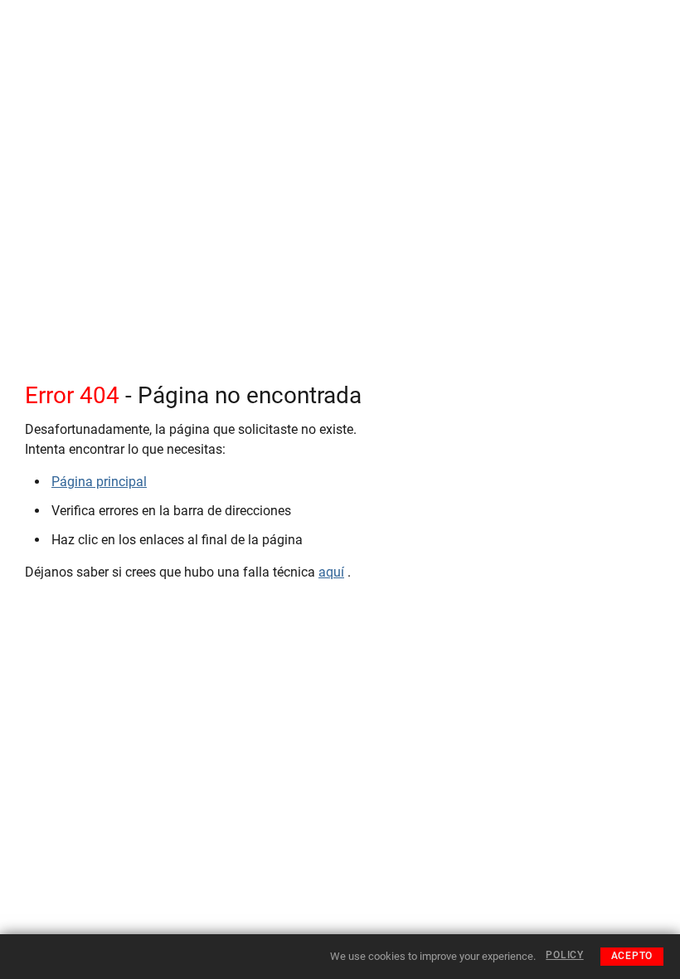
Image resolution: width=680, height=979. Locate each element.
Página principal (99, 482)
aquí (331, 572)
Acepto (632, 956)
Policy (564, 955)
